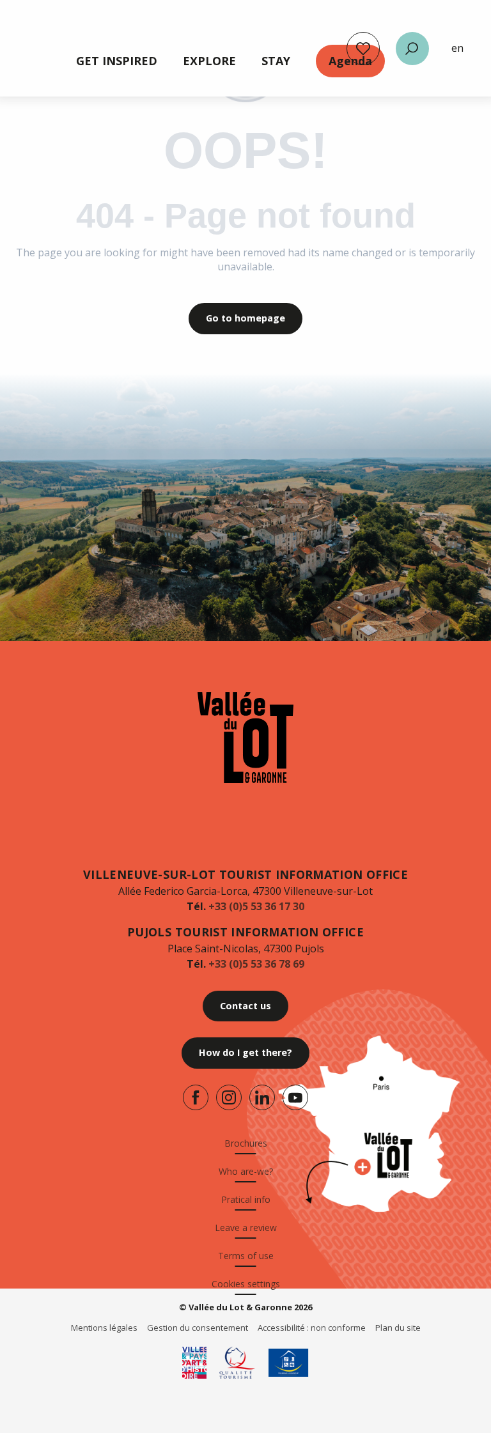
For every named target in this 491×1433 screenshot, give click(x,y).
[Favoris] (363, 48)
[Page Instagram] (229, 1097)
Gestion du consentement (197, 1327)
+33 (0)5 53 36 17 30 (256, 906)
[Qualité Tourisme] (237, 1363)
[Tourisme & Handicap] (289, 1363)
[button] (412, 48)
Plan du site (398, 1327)
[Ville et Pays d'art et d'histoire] (194, 1363)
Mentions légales (104, 1327)
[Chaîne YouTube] (295, 1097)
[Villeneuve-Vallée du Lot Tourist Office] (245, 737)
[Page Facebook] (195, 1097)
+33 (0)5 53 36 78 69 (256, 964)
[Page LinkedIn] (262, 1097)
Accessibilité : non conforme (312, 1327)
